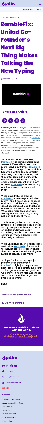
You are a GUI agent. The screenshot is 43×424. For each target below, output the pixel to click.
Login (38, 9)
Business (6, 395)
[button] (40, 4)
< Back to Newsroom (10, 17)
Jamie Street (14, 303)
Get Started (28, 9)
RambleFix (35, 138)
